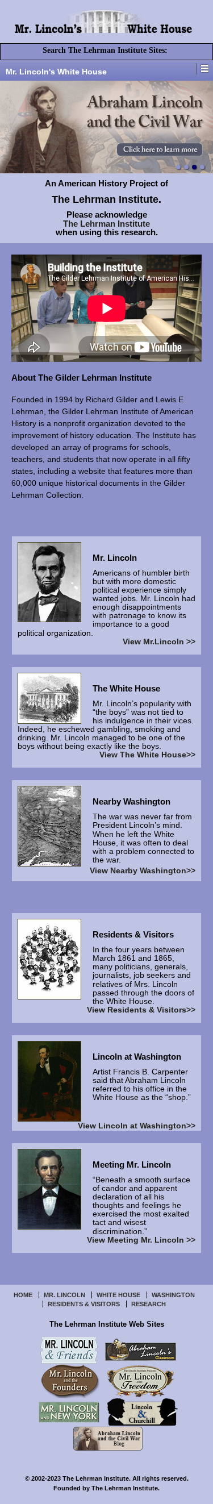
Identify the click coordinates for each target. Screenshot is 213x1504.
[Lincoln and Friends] (69, 1349)
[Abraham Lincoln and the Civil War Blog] (108, 1438)
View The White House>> (147, 755)
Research (148, 1304)
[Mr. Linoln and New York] (69, 1412)
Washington (173, 1294)
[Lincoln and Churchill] (142, 1412)
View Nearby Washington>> (142, 870)
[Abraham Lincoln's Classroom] (140, 1349)
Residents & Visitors (84, 1304)
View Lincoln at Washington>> (136, 1126)
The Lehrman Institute (106, 223)
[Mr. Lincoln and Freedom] (140, 1380)
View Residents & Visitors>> (141, 1010)
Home (23, 1294)
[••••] (106, 127)
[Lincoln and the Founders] (70, 1380)
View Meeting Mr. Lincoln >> (141, 1240)
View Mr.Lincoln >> (159, 642)
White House (118, 1294)
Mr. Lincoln (64, 1294)
